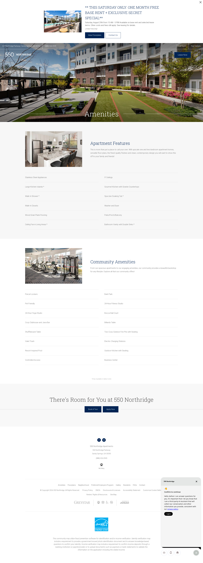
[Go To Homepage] (18, 55)
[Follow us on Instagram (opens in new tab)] (104, 440)
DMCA (98, 490)
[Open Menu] (196, 55)
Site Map (113, 495)
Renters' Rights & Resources (96, 495)
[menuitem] (61, 485)
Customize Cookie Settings (153, 490)
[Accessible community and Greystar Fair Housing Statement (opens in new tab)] (107, 503)
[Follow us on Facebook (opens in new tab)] (99, 440)
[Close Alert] (200, 3)
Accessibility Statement (131, 490)
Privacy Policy (87, 490)
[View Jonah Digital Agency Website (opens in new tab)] (124, 503)
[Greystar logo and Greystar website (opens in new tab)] (82, 503)
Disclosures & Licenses (111, 490)
